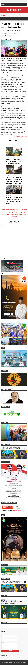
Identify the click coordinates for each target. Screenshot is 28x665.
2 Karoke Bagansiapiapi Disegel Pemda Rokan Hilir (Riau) (14, 209)
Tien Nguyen (23, 662)
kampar (11, 33)
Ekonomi (8, 33)
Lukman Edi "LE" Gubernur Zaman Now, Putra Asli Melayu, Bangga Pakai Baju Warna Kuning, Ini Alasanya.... (14, 200)
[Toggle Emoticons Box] (2, 225)
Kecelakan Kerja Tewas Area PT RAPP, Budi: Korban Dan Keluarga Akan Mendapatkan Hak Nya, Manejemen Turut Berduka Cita (14, 214)
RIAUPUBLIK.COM (14, 10)
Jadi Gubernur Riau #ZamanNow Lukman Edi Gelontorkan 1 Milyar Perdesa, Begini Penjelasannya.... (14, 161)
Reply (3, 33)
